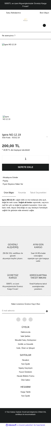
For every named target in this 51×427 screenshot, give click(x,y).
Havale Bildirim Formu (25, 376)
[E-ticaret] (25, 425)
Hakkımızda (25, 332)
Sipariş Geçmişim (25, 368)
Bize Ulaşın (44, 13)
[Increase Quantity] (46, 158)
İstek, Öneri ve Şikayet (25, 348)
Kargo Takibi (25, 392)
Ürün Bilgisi (9, 192)
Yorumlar (22, 192)
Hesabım (25, 360)
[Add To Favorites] (47, 135)
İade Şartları (25, 336)
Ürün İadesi (25, 380)
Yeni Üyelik (25, 364)
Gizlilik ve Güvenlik (25, 344)
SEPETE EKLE (25, 167)
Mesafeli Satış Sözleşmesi (25, 340)
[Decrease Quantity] (5, 158)
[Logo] (25, 20)
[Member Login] (25, 28)
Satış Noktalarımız (13, 13)
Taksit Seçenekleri (38, 192)
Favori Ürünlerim (25, 372)
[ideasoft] (11, 425)
